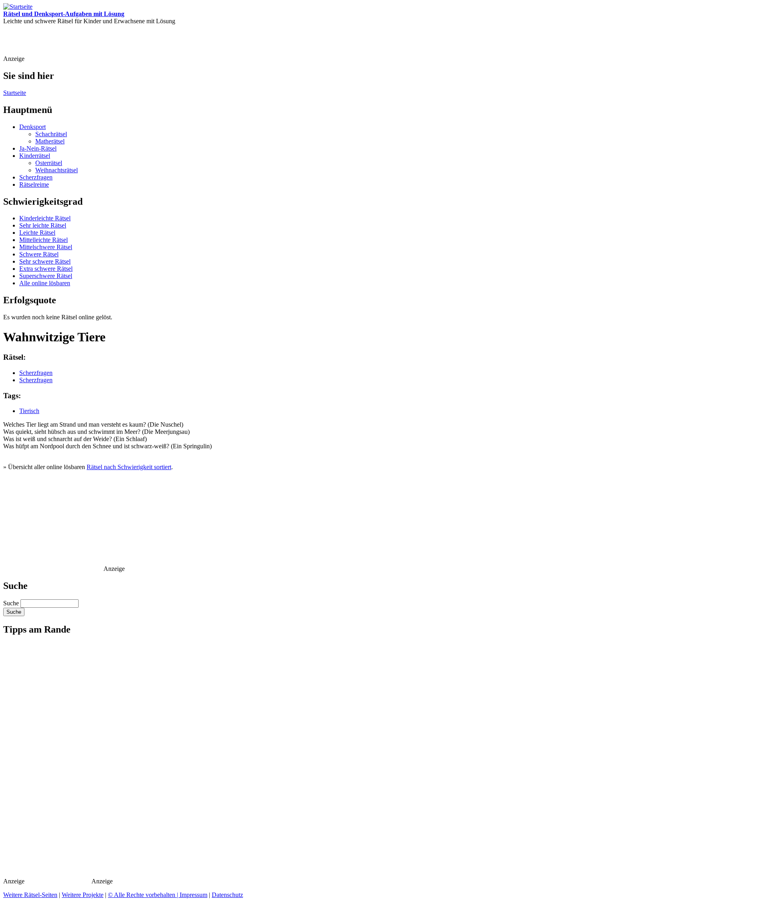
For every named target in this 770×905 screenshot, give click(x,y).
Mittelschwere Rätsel (45, 247)
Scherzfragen (36, 177)
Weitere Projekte (82, 894)
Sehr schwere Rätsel (45, 261)
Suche (11, 603)
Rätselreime (34, 184)
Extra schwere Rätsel (46, 268)
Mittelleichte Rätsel (43, 239)
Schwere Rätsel (39, 254)
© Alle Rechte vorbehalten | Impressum (157, 894)
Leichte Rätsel (37, 232)
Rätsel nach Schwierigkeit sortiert (129, 467)
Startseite (14, 92)
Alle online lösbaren (44, 283)
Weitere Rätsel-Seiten (30, 894)
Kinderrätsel (34, 155)
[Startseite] (17, 6)
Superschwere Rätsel (45, 275)
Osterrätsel (48, 162)
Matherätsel (50, 141)
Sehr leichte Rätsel (42, 225)
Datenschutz (227, 894)
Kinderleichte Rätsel (45, 218)
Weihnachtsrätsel (56, 170)
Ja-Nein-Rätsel (38, 148)
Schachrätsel (51, 134)
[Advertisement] (172, 43)
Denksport (32, 126)
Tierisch (29, 410)
